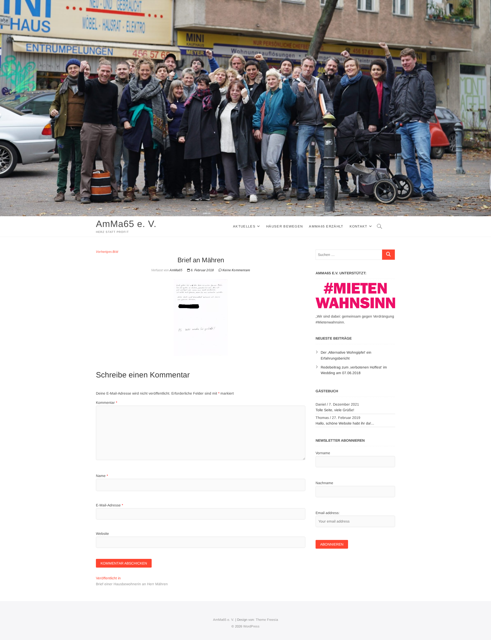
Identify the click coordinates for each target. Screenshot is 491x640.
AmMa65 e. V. (126, 224)
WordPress (251, 626)
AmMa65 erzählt (326, 226)
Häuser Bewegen (284, 226)
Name (102, 476)
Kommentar (106, 402)
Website (102, 533)
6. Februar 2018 (202, 270)
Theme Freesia (267, 620)
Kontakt (358, 226)
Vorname (323, 453)
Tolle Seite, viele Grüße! (335, 410)
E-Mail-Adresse (109, 505)
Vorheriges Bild (107, 252)
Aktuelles (244, 226)
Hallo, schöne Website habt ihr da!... (345, 423)
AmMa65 (175, 270)
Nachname (324, 483)
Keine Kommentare (236, 270)
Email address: (328, 513)
